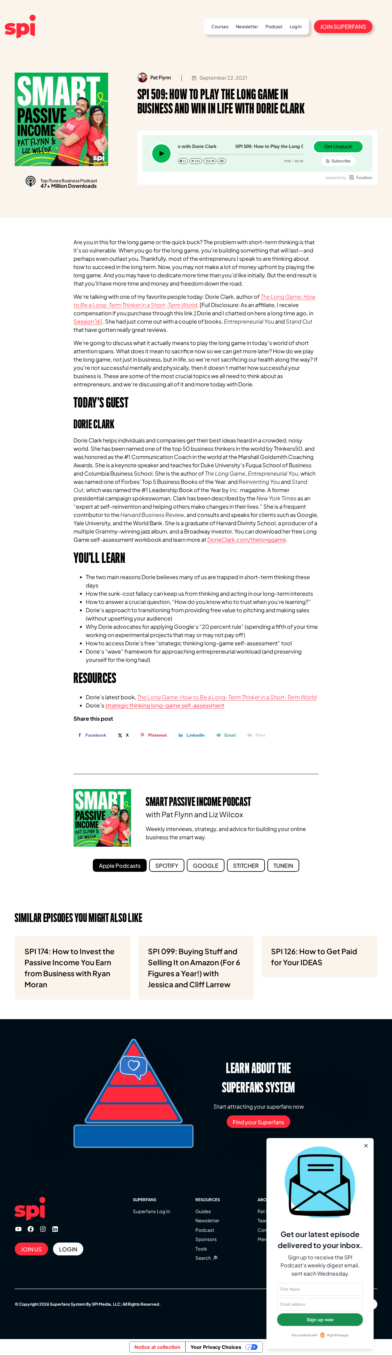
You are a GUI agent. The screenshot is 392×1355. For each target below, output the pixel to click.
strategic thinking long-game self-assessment (164, 705)
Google (205, 865)
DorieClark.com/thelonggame (246, 539)
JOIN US (31, 1249)
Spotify (166, 865)
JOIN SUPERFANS (343, 26)
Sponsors (206, 1239)
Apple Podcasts (120, 865)
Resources (207, 1199)
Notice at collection (157, 1347)
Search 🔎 (206, 1258)
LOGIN (68, 1249)
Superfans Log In (151, 1211)
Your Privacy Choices (215, 1347)
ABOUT (264, 1199)
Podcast (204, 1230)
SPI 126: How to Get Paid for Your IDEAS (314, 957)
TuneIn (283, 865)
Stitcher (246, 865)
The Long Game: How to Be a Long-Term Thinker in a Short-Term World (227, 696)
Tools (201, 1248)
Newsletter (207, 1220)
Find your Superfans (258, 1121)
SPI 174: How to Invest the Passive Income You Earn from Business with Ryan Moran (69, 968)
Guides (203, 1211)
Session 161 (88, 321)
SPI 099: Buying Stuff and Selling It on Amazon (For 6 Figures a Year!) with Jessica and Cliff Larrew (194, 968)
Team (264, 1220)
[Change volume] (221, 161)
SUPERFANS (144, 1199)
